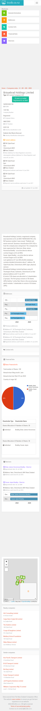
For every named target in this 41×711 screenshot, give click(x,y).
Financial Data (13, 34)
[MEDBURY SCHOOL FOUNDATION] (18, 578)
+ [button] (6, 561)
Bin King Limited (8, 669)
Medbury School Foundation (12, 636)
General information (14, 13)
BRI (26, 88)
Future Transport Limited (11, 675)
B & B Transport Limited (10, 663)
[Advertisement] (20, 66)
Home (3, 88)
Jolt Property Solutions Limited (13, 681)
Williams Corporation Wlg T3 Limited (14, 687)
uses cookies (16, 699)
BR (23, 88)
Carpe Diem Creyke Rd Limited (12, 619)
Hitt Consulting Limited (10, 613)
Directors (11, 41)
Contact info (12, 27)
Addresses (11, 20)
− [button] (6, 564)
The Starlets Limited (9, 625)
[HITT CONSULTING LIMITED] (22, 582)
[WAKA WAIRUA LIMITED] (23, 578)
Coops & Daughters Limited (12, 631)
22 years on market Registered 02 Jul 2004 (20, 99)
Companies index (12, 88)
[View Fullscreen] (6, 569)
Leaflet (13, 601)
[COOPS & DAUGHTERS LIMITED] (17, 584)
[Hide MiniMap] (35, 598)
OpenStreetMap (26, 601)
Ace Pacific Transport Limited (12, 658)
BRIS (30, 88)
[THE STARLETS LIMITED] (21, 577)
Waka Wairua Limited (10, 642)
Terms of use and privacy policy (20, 706)
